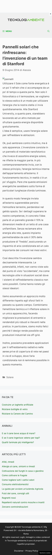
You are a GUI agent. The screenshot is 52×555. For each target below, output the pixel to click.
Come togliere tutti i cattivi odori (18, 480)
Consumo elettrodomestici (15, 484)
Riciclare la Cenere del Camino (17, 413)
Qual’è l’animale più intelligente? (18, 442)
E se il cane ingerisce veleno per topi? (21, 438)
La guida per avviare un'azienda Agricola (22, 489)
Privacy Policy (31, 551)
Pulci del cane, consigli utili (15, 493)
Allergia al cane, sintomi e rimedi (18, 466)
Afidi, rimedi (8, 462)
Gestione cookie (45, 553)
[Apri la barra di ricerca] (48, 31)
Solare (10, 377)
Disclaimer (19, 551)
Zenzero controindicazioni (15, 507)
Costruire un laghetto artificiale (17, 404)
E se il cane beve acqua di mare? (18, 433)
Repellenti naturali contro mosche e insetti (23, 502)
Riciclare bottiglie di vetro (15, 409)
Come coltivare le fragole (14, 475)
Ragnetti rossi (9, 498)
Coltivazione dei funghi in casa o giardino (23, 471)
